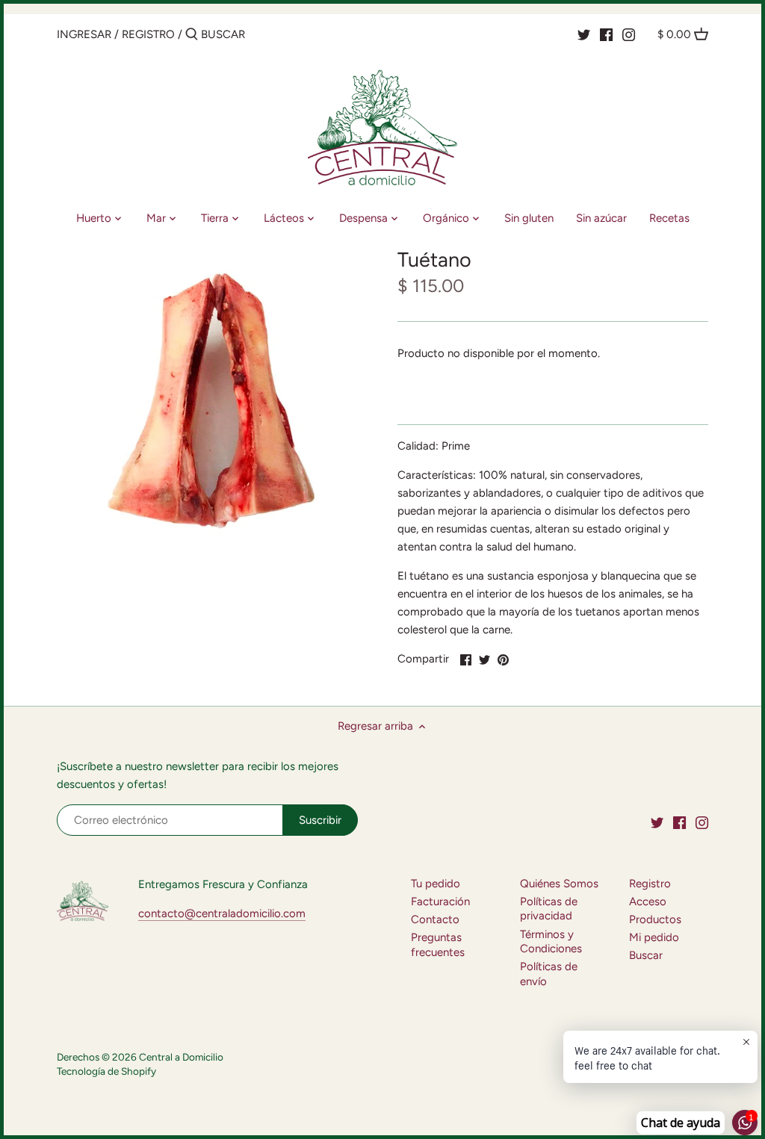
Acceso (647, 901)
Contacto (435, 919)
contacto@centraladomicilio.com (222, 913)
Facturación (440, 901)
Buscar (646, 955)
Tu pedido (435, 883)
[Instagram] (628, 33)
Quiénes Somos (559, 883)
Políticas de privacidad (548, 909)
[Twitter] (583, 33)
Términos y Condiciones (551, 942)
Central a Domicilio (181, 1057)
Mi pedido (654, 937)
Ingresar (84, 34)
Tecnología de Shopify (106, 1071)
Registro (148, 34)
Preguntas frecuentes (438, 945)
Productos (655, 919)
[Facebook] (606, 33)
